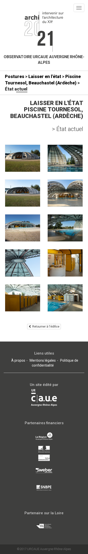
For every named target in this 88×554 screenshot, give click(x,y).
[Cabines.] (22, 298)
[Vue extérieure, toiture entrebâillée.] (22, 158)
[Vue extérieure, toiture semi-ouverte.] (22, 193)
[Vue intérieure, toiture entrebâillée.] (65, 158)
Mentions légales (43, 360)
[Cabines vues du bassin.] (65, 298)
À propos (18, 360)
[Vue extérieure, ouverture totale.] (22, 228)
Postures (14, 76)
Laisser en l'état (44, 76)
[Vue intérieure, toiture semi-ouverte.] (65, 193)
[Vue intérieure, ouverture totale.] (65, 228)
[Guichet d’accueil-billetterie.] (65, 263)
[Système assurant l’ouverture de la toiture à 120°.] (22, 263)
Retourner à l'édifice (45, 326)
